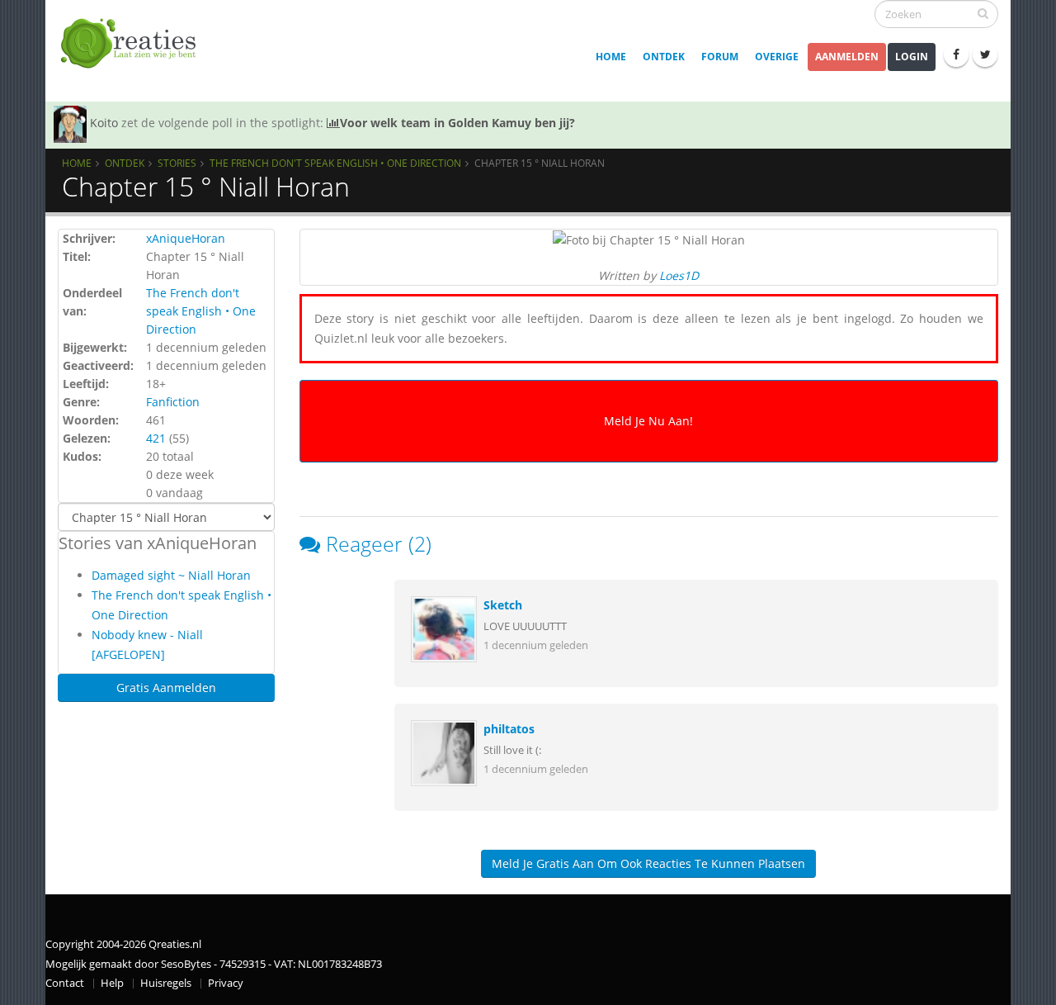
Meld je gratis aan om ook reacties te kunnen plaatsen (648, 863)
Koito (104, 122)
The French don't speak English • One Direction (335, 162)
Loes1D (679, 275)
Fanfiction (173, 402)
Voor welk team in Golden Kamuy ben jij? (457, 122)
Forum (719, 57)
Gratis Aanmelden (166, 687)
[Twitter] (985, 54)
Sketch (502, 605)
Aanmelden (847, 57)
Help (112, 983)
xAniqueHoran (185, 238)
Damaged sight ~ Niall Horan (171, 575)
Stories (177, 162)
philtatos (509, 729)
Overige (777, 57)
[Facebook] (956, 54)
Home (611, 57)
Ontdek (664, 57)
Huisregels (165, 983)
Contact (64, 983)
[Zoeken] (983, 13)
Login (911, 57)
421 (156, 438)
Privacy (225, 983)
